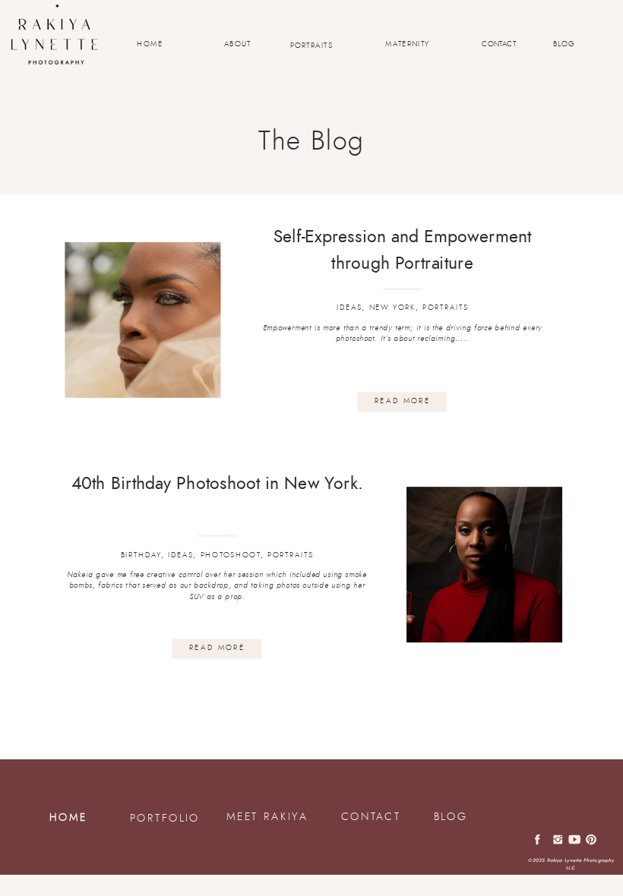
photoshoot (231, 555)
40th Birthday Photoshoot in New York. (217, 483)
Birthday (141, 555)
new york (392, 307)
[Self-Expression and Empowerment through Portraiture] (142, 320)
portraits (445, 307)
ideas (349, 307)
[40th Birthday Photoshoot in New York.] (484, 564)
